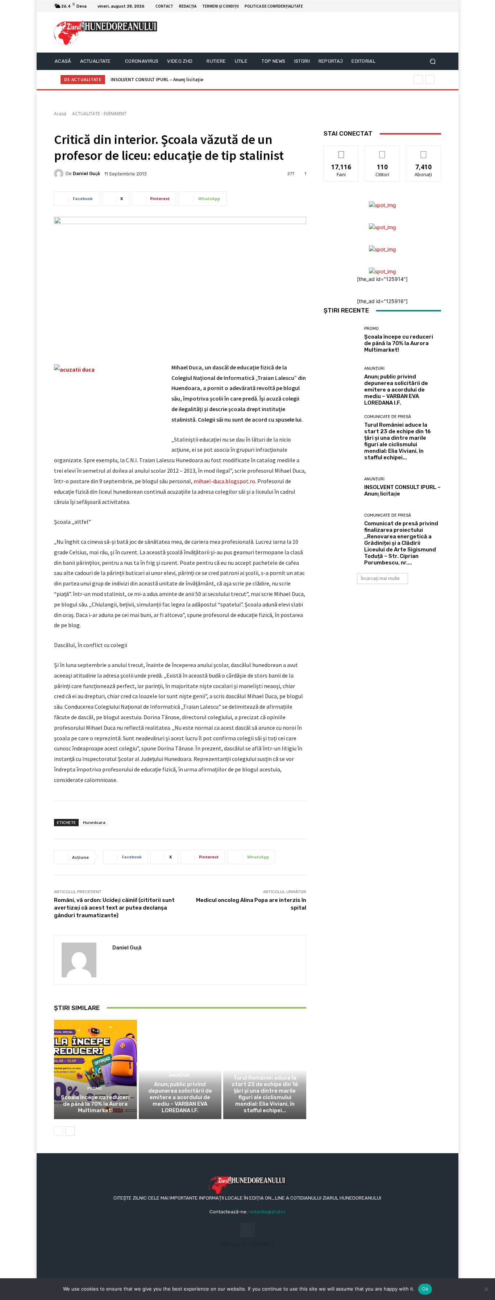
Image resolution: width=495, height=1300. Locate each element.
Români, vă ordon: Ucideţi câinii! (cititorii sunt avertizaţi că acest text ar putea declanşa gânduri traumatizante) (114, 908)
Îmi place (341, 151)
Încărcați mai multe (380, 578)
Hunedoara (94, 822)
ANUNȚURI (179, 1075)
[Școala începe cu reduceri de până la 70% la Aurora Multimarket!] (95, 1069)
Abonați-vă (423, 151)
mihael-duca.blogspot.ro (224, 481)
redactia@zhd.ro (267, 1211)
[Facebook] (428, 6)
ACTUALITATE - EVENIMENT (99, 114)
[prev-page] (58, 1131)
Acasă (60, 114)
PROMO (94, 1088)
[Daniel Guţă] (60, 173)
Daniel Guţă (86, 173)
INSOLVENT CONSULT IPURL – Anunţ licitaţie (157, 79)
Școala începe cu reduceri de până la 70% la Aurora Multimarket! (95, 1104)
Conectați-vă (382, 151)
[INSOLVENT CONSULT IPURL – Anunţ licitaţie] (341, 487)
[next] (429, 79)
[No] (486, 1289)
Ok (425, 1289)
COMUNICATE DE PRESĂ (264, 1069)
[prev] (418, 79)
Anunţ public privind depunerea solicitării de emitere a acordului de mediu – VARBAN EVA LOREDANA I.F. (180, 1097)
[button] (432, 61)
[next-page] (70, 1131)
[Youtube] (436, 6)
